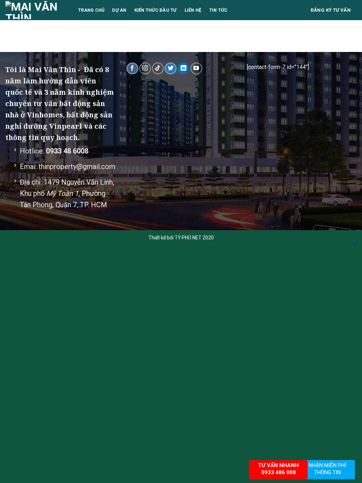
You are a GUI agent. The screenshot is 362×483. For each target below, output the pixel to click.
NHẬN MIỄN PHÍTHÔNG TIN (327, 469)
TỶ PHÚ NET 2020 (194, 237)
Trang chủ (91, 10)
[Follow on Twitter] (170, 68)
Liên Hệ (193, 10)
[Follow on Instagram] (145, 68)
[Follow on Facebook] (132, 68)
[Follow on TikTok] (158, 68)
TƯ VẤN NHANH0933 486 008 (278, 469)
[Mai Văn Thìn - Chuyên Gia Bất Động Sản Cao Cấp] (36, 10)
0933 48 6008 (67, 151)
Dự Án (119, 10)
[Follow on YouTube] (196, 68)
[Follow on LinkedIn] (183, 68)
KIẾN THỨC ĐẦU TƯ (155, 10)
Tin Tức (218, 10)
